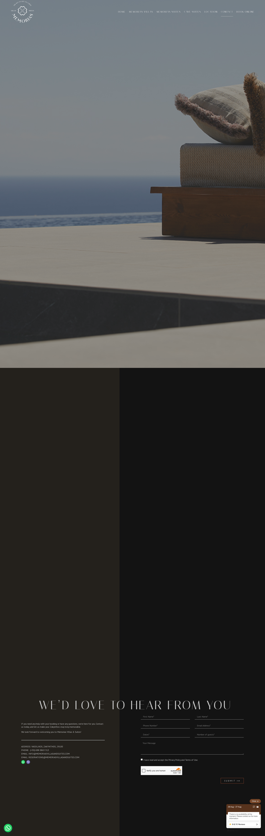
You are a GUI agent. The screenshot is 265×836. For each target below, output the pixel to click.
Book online (245, 11)
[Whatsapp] (23, 762)
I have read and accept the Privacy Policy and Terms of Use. (170, 759)
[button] (8, 828)
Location (211, 11)
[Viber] (28, 762)
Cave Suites (192, 11)
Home (121, 11)
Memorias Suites (169, 11)
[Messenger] (254, 807)
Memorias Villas (141, 11)
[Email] (257, 807)
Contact (227, 11)
